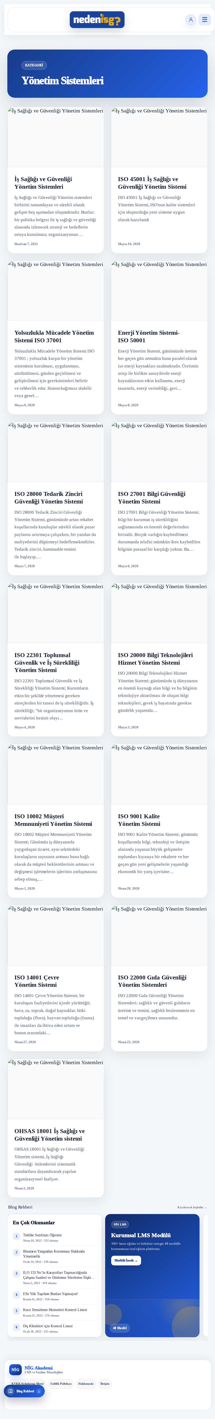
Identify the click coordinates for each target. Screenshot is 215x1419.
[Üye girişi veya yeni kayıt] (191, 20)
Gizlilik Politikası (61, 1383)
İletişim (104, 1383)
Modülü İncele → (126, 1260)
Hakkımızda (86, 1383)
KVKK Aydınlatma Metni (28, 1383)
